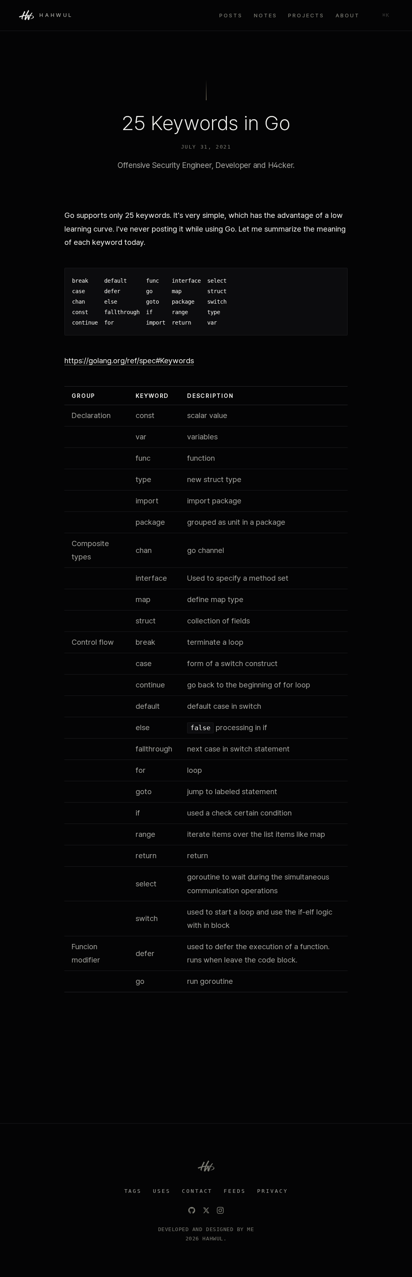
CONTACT (197, 1191)
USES (162, 1191)
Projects (306, 15)
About (348, 15)
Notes (265, 15)
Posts (231, 15)
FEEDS (235, 1191)
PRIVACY (272, 1191)
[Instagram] (220, 1210)
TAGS (133, 1191)
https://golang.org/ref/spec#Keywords (129, 360)
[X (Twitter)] (206, 1210)
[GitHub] (191, 1210)
